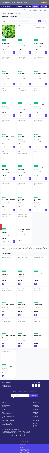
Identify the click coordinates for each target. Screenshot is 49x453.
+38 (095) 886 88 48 (6, 386)
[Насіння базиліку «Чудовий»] (8, 94)
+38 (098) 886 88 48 (6, 385)
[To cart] (14, 52)
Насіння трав (35, 413)
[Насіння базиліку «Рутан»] (40, 157)
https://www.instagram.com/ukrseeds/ (39, 385)
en (33, 6)
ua (35, 6)
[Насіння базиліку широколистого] (8, 31)
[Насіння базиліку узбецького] (8, 189)
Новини (3, 409)
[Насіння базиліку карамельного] (8, 220)
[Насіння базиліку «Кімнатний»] (24, 189)
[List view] (42, 21)
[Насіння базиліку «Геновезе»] (8, 126)
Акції (3, 412)
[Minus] (3, 53)
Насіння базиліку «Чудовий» (8, 104)
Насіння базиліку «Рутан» (39, 167)
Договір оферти (5, 417)
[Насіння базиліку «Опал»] (24, 31)
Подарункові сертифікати (7, 413)
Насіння (4, 13)
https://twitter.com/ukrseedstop (36, 385)
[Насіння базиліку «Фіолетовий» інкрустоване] (24, 63)
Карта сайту (4, 410)
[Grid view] (39, 21)
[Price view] (45, 21)
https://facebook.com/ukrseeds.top (33, 385)
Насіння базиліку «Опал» (23, 41)
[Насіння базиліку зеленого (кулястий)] (24, 220)
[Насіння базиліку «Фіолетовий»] (8, 157)
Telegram (36, 423)
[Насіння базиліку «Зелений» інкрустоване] (40, 63)
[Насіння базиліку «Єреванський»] (40, 126)
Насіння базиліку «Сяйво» (40, 104)
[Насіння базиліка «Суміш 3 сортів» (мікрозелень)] (40, 31)
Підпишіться (33, 395)
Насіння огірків (35, 409)
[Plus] (8, 53)
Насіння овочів (10, 13)
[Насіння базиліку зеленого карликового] (24, 157)
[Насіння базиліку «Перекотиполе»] (40, 189)
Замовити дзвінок (27, 6)
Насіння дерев (35, 416)
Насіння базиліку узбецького (8, 199)
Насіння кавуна (35, 410)
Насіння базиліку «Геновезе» (8, 136)
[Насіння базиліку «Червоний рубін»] (24, 94)
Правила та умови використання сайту (24, 397)
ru (37, 6)
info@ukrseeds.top (6, 426)
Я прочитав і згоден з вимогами (25, 397)
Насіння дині (35, 412)
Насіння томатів (36, 406)
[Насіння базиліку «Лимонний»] (24, 126)
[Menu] (1, 6)
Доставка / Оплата (5, 406)
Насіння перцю (35, 405)
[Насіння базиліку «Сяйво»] (40, 94)
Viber (36, 425)
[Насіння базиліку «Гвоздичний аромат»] (8, 63)
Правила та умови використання (8, 416)
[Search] (25, 10)
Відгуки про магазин (6, 405)
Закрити (44, 2)
